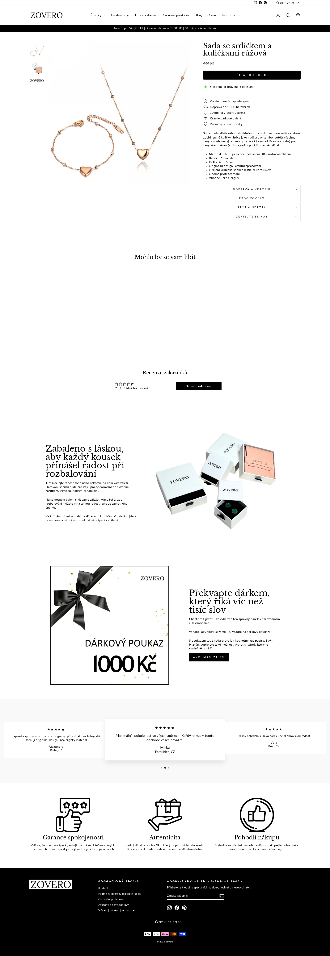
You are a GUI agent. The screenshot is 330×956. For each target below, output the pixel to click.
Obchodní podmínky (111, 899)
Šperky (97, 15)
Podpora (229, 15)
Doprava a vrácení (252, 189)
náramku (262, 133)
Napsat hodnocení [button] (198, 386)
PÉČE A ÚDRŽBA (252, 207)
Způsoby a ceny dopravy (113, 904)
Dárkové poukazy (175, 15)
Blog (198, 15)
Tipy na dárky (145, 15)
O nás (212, 15)
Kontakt (103, 888)
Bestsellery (120, 15)
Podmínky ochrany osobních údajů (119, 893)
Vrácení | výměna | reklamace (116, 910)
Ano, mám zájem (209, 657)
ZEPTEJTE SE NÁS (252, 216)
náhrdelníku (243, 133)
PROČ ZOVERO (251, 198)
